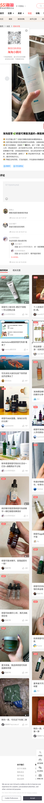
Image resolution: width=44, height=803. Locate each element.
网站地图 (20, 779)
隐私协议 (20, 772)
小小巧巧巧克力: (20, 251)
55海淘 (7, 6)
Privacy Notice (32, 793)
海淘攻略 (21, 19)
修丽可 (8, 166)
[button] (21, 6)
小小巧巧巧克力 (14, 238)
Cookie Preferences (11, 798)
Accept (32, 798)
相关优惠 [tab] (17, 270)
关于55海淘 (21, 769)
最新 (10, 19)
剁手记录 (33, 19)
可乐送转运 (19, 166)
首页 (1, 26)
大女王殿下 (12, 224)
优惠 (10, 13)
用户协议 (20, 775)
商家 (20, 13)
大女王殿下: (18, 244)
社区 (1, 19)
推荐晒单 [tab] (4, 270)
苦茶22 (11, 210)
